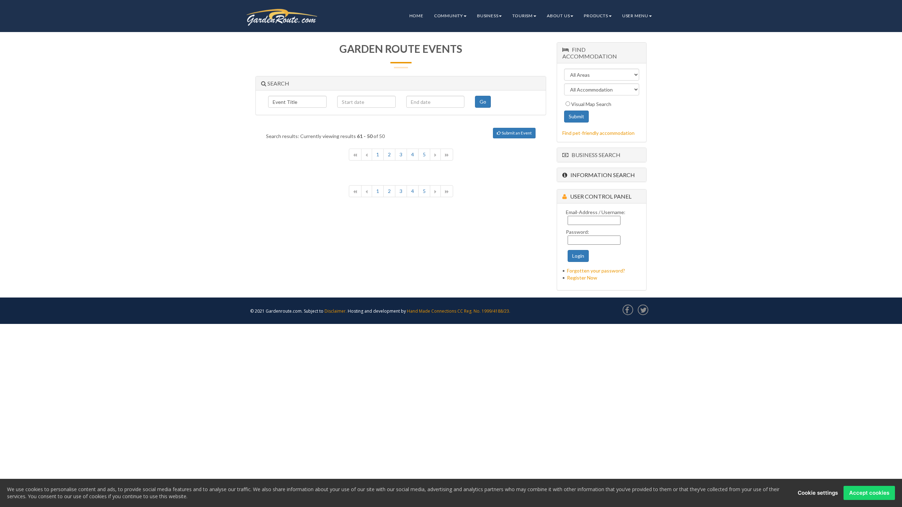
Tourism (522, 15)
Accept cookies (869, 492)
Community (448, 15)
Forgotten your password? (596, 271)
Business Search (594, 154)
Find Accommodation (589, 53)
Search (277, 83)
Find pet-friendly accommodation (598, 133)
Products (596, 15)
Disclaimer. (336, 311)
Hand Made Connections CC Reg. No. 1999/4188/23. (458, 311)
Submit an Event (516, 133)
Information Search (601, 174)
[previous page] (366, 155)
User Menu (635, 15)
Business (487, 15)
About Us (558, 15)
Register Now (582, 278)
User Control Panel (599, 196)
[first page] (355, 155)
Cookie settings (818, 492)
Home (416, 15)
